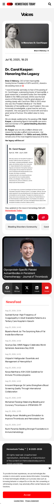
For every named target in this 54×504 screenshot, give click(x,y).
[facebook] (10, 217)
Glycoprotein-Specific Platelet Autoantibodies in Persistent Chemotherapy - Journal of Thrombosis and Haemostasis (26, 275)
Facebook (7, 291)
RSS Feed (17, 291)
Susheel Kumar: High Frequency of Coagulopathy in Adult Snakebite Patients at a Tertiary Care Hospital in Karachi (25, 317)
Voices (27, 14)
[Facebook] (7, 287)
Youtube (46, 291)
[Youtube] (47, 287)
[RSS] (17, 287)
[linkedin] (21, 217)
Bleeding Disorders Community (22, 227)
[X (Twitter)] (32, 217)
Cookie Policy (19, 501)
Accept (27, 495)
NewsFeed (13, 302)
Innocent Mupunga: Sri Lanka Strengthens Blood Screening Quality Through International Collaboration (26, 388)
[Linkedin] (37, 287)
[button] (49, 468)
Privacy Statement (32, 501)
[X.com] (27, 287)
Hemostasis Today (13, 210)
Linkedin (37, 291)
